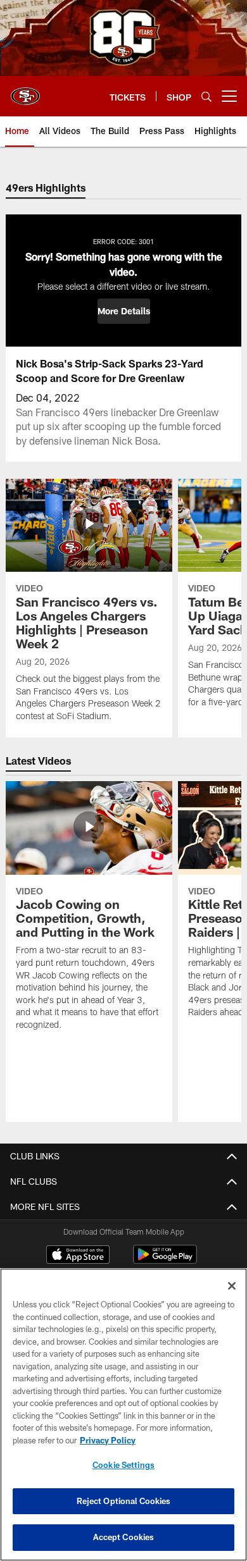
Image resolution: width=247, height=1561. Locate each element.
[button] (124, 311)
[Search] (206, 96)
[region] (123, 1414)
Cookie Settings (123, 1465)
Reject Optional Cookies (124, 1501)
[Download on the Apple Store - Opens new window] (78, 1256)
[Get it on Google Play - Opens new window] (165, 1260)
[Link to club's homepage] (25, 91)
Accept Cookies (124, 1537)
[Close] (232, 1286)
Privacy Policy (108, 1440)
